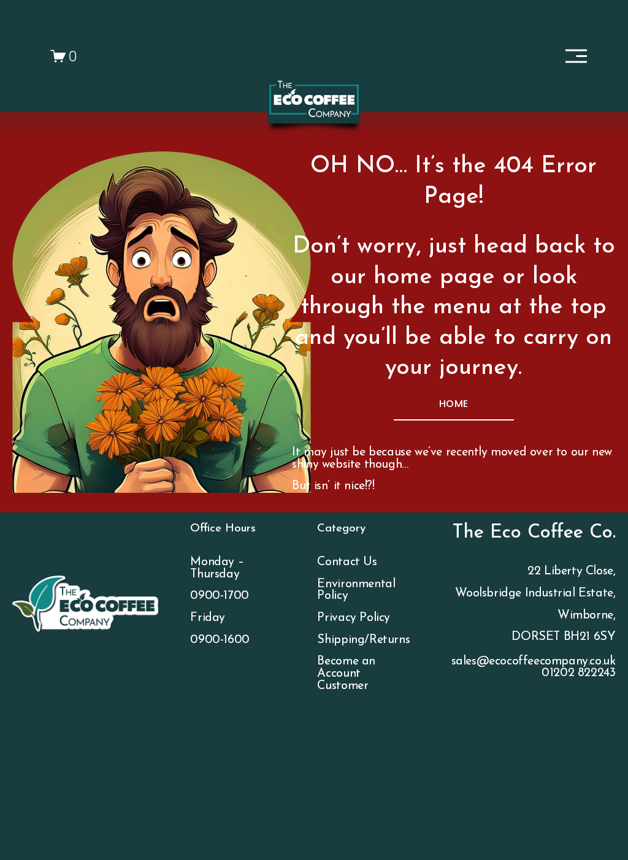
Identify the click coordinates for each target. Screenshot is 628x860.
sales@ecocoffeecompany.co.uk (533, 662)
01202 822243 (578, 673)
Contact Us (347, 562)
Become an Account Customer (346, 673)
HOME (453, 404)
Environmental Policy (356, 591)
